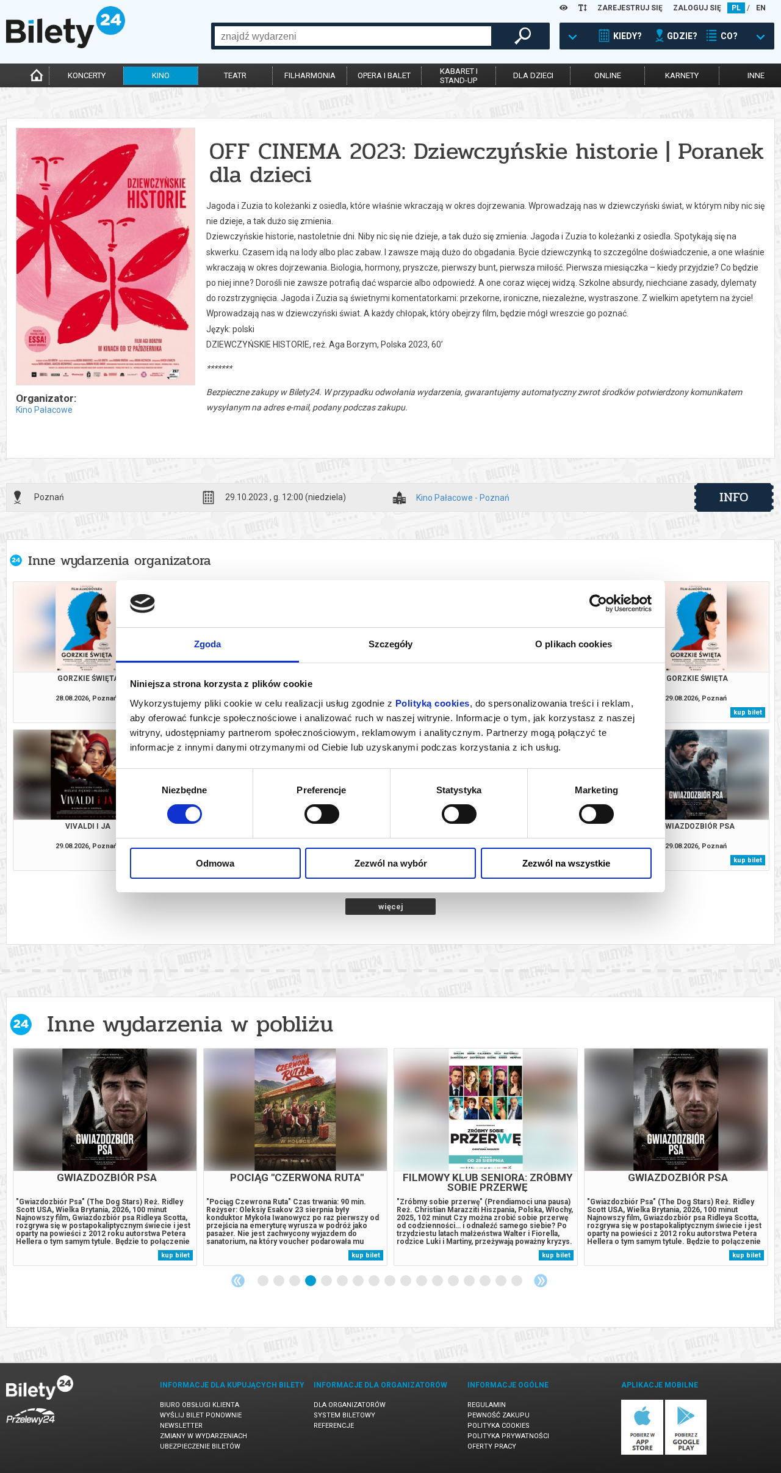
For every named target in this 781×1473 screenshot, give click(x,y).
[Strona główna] (65, 45)
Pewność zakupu (498, 1415)
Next (540, 1280)
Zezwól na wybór (391, 863)
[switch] (321, 814)
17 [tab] (517, 1281)
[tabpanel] (105, 1157)
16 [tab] (501, 1281)
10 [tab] (406, 1281)
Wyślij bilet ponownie (201, 1415)
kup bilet (747, 712)
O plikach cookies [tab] (573, 644)
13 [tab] (454, 1281)
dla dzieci (533, 75)
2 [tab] (279, 1281)
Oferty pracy (491, 1446)
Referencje (334, 1426)
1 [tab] (263, 1281)
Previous (238, 1280)
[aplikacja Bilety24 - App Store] (642, 1453)
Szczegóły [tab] (391, 644)
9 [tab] (390, 1281)
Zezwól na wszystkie (566, 863)
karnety (682, 75)
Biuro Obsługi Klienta (199, 1405)
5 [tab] (327, 1281)
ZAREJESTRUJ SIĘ (630, 8)
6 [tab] (343, 1281)
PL (736, 8)
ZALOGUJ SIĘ (697, 8)
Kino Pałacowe (44, 410)
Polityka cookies (498, 1426)
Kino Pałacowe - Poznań (462, 498)
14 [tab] (470, 1281)
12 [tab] (438, 1281)
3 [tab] (295, 1281)
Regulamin (486, 1405)
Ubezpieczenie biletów (200, 1446)
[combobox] (353, 36)
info (734, 497)
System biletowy (344, 1415)
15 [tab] (486, 1281)
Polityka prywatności (508, 1436)
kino (161, 75)
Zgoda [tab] (207, 644)
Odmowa (215, 863)
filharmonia (310, 75)
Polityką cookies (432, 703)
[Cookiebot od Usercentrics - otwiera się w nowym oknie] (598, 603)
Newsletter (181, 1426)
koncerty (87, 75)
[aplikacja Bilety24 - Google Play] (686, 1453)
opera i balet (384, 75)
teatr (235, 75)
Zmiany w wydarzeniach (203, 1436)
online (607, 75)
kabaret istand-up (459, 76)
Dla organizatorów (350, 1405)
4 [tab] (311, 1281)
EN (761, 8)
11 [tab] (422, 1281)
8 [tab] (375, 1281)
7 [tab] (359, 1281)
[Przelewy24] (30, 1427)
